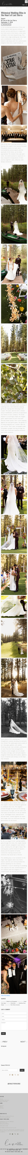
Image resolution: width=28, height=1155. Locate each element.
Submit (3, 1033)
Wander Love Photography (12, 1001)
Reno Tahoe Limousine (15, 1004)
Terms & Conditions (5, 1117)
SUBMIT (22, 1070)
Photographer (3, 1001)
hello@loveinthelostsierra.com (8, 1127)
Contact (2, 1108)
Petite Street (13, 1003)
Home (1, 1099)
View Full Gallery (5, 995)
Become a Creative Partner (7, 1116)
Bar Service (8, 1003)
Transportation (7, 1004)
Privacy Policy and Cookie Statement (9, 1130)
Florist (17, 1003)
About (1, 1106)
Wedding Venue (20, 1001)
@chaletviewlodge (14, 1084)
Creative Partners (4, 1100)
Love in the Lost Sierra (10, 20)
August (3, 18)
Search (2, 1105)
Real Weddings (4, 1101)
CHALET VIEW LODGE (17, 7)
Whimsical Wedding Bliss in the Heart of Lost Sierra (13, 14)
